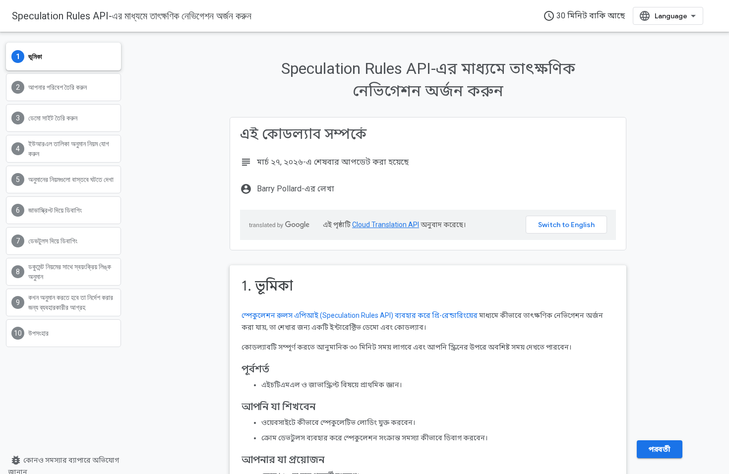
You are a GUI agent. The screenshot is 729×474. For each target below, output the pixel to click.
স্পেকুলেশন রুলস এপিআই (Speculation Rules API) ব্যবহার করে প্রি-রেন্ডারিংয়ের (360, 315)
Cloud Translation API (385, 225)
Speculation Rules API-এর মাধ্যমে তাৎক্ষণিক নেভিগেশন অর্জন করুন (131, 16)
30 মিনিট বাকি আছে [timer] (584, 16)
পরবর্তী (659, 449)
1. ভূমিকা (267, 286)
